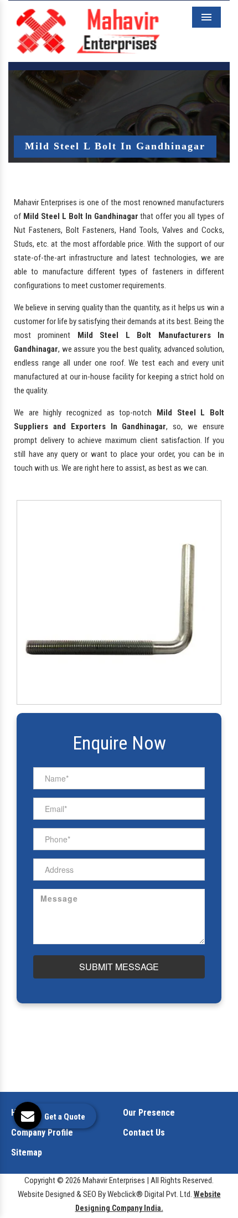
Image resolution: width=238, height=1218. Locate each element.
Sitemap (26, 1152)
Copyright (39, 1180)
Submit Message (119, 966)
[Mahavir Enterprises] (88, 30)
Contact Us (144, 1132)
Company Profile (42, 1132)
